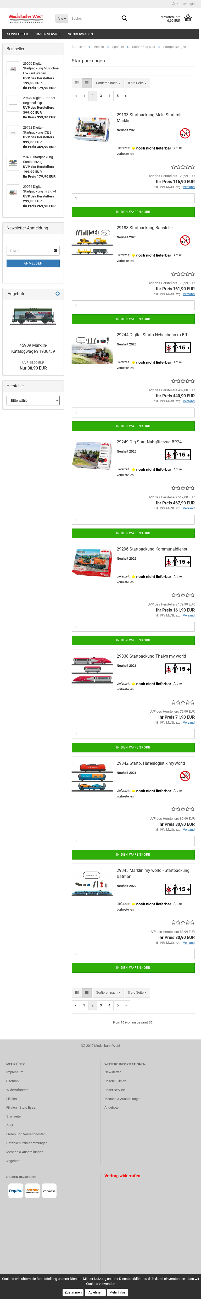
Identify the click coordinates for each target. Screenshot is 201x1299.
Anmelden (33, 263)
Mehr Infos (117, 1292)
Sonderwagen (80, 34)
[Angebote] (57, 294)
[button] (77, 83)
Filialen (11, 1099)
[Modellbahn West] (27, 18)
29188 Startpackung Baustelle (144, 227)
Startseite (13, 1116)
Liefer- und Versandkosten (26, 1134)
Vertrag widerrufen (122, 1175)
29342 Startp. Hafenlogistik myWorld (151, 763)
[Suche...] (124, 18)
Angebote (13, 1161)
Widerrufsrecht (17, 1090)
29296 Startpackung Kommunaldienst (152, 549)
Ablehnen (95, 1292)
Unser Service (48, 34)
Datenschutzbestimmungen (26, 1143)
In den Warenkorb (133, 212)
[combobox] (108, 83)
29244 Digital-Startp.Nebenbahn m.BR (152, 334)
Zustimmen (73, 1292)
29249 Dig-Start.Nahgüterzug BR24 (149, 441)
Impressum (14, 1072)
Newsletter (17, 34)
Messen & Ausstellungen (24, 1152)
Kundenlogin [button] (185, 4)
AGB (9, 1125)
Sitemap (12, 1081)
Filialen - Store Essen (21, 1107)
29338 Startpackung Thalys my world (151, 656)
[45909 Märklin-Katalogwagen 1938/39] (33, 320)
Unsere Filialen (115, 1081)
